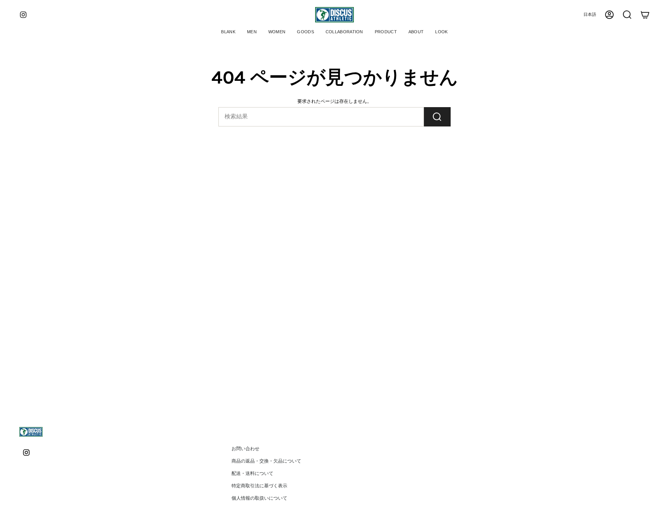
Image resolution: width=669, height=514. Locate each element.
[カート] (645, 14)
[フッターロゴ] (31, 432)
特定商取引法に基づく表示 (259, 485)
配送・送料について (252, 473)
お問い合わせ (245, 448)
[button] (251, 32)
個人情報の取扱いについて (259, 498)
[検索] (437, 116)
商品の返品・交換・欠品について (266, 461)
